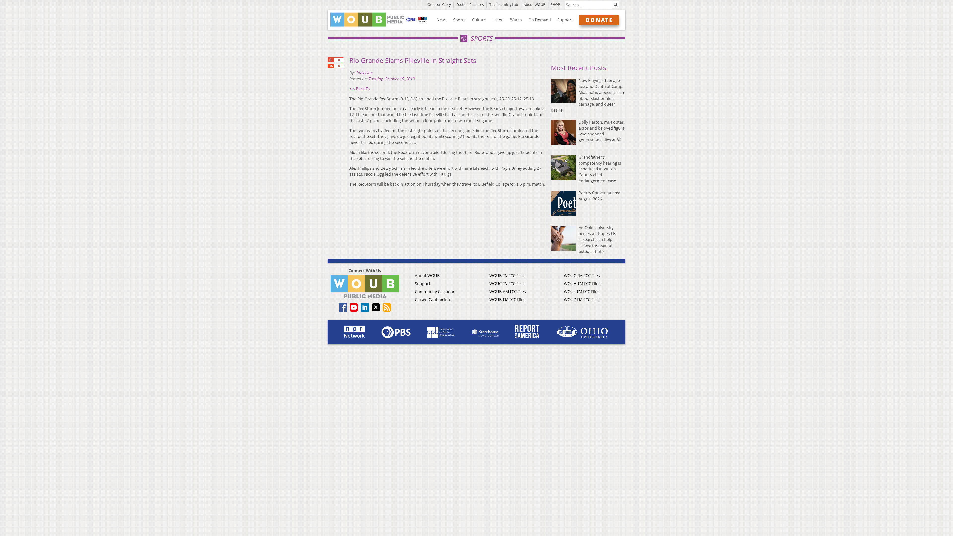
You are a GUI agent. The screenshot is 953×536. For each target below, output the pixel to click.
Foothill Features (470, 4)
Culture (479, 20)
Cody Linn (364, 73)
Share (331, 66)
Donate (599, 20)
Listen (498, 20)
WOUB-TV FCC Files (507, 275)
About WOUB (534, 4)
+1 (331, 59)
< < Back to (359, 89)
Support (565, 20)
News (442, 20)
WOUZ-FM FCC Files (582, 299)
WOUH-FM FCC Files (582, 283)
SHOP (555, 4)
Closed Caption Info (433, 299)
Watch (516, 20)
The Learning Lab (503, 4)
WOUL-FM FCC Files (581, 291)
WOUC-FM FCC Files (582, 275)
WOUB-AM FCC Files (507, 291)
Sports (459, 20)
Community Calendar (435, 291)
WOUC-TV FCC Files (507, 283)
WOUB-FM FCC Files (507, 299)
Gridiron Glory (439, 4)
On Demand (539, 20)
